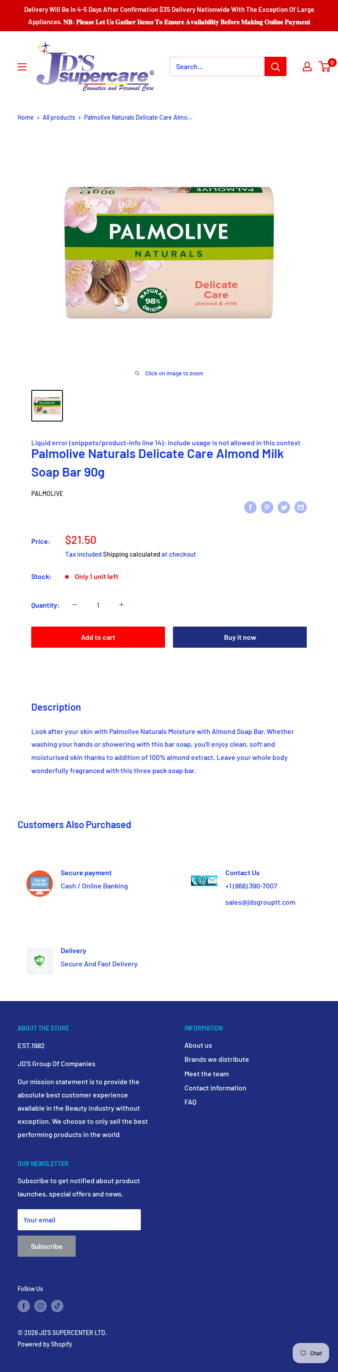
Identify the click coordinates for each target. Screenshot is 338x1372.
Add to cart (98, 637)
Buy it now (240, 637)
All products (59, 117)
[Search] (276, 66)
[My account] (307, 66)
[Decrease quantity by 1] (75, 604)
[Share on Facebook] (250, 507)
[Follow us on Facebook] (24, 1305)
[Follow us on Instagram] (40, 1305)
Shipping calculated (131, 554)
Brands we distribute (216, 1059)
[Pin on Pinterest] (267, 507)
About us (198, 1045)
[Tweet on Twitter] (284, 507)
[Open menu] (22, 66)
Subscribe (46, 1246)
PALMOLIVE (47, 493)
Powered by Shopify (45, 1344)
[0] (325, 66)
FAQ (190, 1101)
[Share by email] (300, 507)
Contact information (215, 1087)
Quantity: (45, 605)
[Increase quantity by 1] (121, 604)
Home (26, 117)
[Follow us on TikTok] (57, 1305)
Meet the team (206, 1073)
